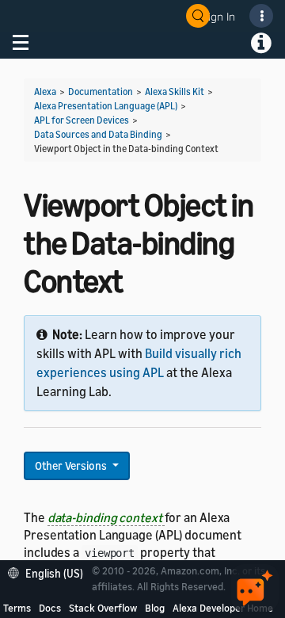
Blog (155, 608)
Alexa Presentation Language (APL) (105, 106)
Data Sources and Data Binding (98, 134)
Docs (50, 608)
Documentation (100, 91)
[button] (49, 571)
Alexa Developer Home (223, 608)
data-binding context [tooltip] (106, 517)
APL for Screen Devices (81, 120)
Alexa (45, 91)
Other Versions (72, 465)
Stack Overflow (103, 608)
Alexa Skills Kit (174, 91)
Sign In (218, 16)
